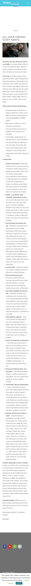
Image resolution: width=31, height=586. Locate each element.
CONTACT (12, 572)
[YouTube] (10, 546)
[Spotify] (15, 546)
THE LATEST (6, 572)
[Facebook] (5, 546)
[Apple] (20, 546)
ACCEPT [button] (19, 583)
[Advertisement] (15, 18)
